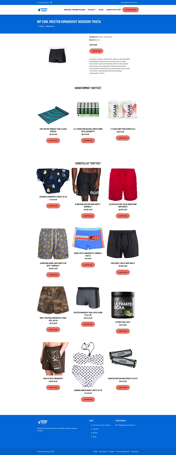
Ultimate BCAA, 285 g (122, 322)
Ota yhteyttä (103, 452)
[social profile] (51, 2)
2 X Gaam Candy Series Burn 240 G (123, 129)
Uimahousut (50, 26)
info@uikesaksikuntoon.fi (126, 425)
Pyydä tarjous (130, 10)
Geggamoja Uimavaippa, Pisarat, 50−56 (53, 196)
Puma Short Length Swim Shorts (123, 263)
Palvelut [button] (91, 10)
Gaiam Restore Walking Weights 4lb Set (123, 378)
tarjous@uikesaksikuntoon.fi (129, 2)
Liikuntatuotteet (113, 10)
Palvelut (95, 429)
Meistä (95, 433)
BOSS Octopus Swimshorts (53, 378)
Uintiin (41, 26)
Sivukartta (134, 452)
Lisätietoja (96, 51)
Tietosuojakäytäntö (123, 452)
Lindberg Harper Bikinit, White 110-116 (88, 390)
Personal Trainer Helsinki (74, 10)
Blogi (101, 10)
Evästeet (112, 452)
